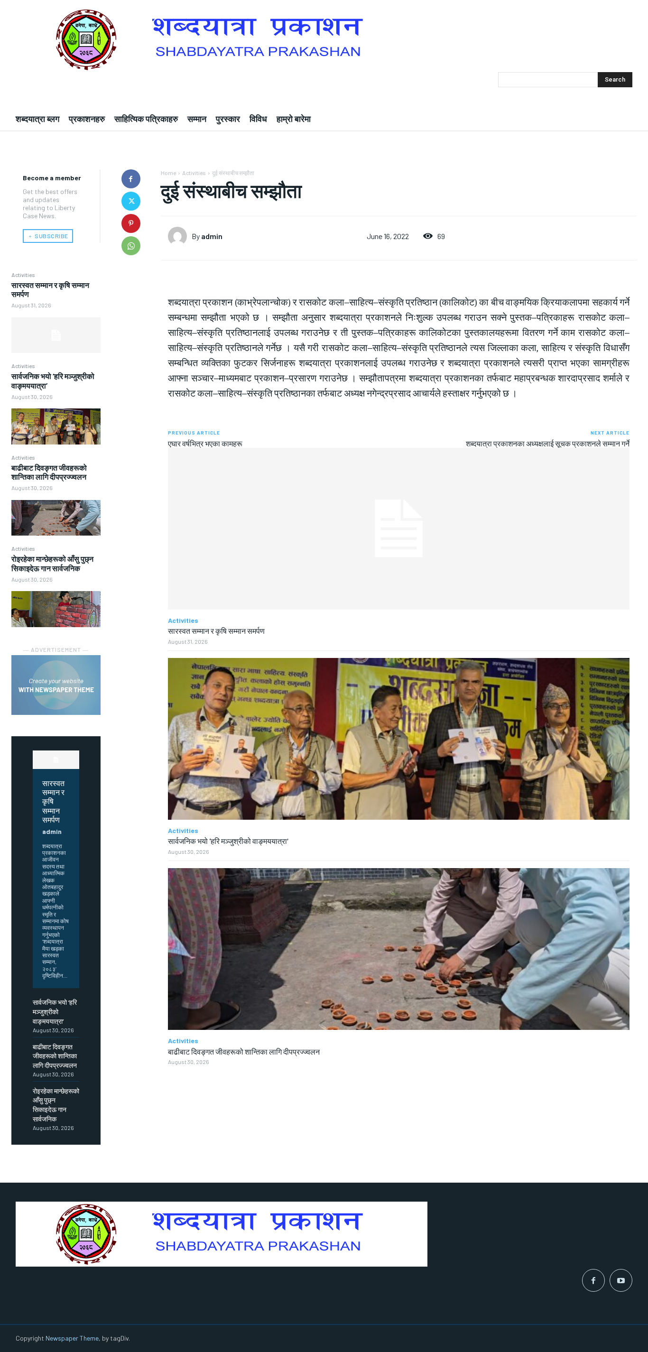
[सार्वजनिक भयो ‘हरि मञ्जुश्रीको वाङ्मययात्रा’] (56, 426)
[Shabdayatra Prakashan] (324, 39)
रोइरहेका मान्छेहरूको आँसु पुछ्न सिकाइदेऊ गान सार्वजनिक (52, 563)
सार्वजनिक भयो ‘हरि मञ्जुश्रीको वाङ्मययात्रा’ (55, 1011)
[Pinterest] (130, 223)
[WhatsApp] (130, 245)
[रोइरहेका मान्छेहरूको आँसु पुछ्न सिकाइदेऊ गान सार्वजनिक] (56, 609)
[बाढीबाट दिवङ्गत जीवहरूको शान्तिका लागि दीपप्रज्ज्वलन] (56, 518)
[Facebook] (130, 178)
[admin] (180, 236)
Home (168, 172)
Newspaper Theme (72, 1338)
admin (52, 831)
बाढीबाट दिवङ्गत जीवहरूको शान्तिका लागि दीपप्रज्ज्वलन (49, 472)
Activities (23, 274)
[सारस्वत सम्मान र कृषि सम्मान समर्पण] (56, 335)
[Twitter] (130, 201)
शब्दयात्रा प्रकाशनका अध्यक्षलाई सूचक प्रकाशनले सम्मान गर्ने (547, 443)
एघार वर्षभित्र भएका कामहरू (205, 443)
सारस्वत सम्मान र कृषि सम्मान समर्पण (53, 801)
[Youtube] (621, 1280)
